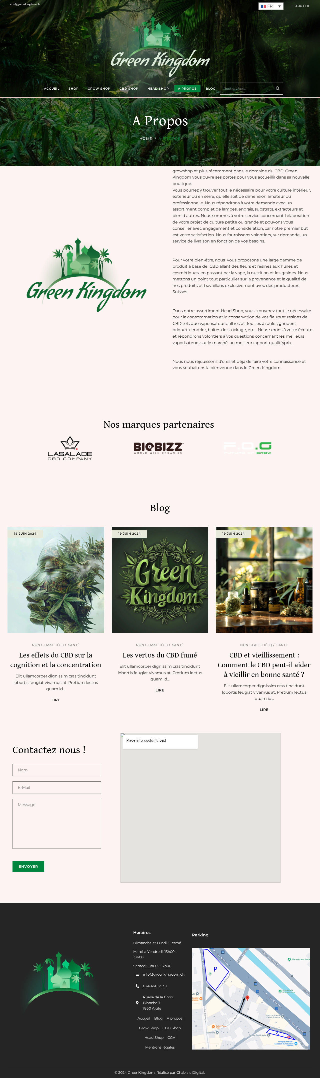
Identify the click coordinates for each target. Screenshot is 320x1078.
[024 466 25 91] (137, 986)
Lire (56, 700)
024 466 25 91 (155, 986)
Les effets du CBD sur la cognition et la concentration (55, 660)
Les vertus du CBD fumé (160, 655)
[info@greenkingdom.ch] (137, 974)
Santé (74, 645)
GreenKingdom (141, 1072)
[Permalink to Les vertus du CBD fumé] (165, 579)
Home (146, 138)
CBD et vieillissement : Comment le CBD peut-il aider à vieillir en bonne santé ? (264, 665)
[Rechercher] (278, 88)
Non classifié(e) (48, 645)
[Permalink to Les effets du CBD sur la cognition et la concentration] (61, 579)
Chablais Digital (190, 1072)
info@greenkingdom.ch (163, 974)
